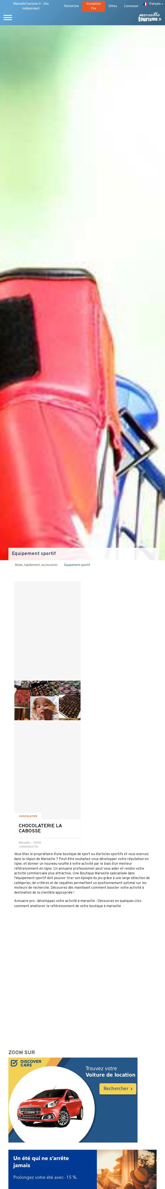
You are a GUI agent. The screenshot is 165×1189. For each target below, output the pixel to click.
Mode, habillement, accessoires (36, 565)
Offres (112, 6)
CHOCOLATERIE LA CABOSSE (40, 828)
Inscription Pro (93, 6)
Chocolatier (28, 816)
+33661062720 (28, 847)
